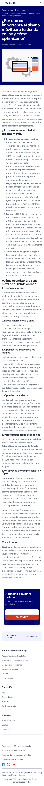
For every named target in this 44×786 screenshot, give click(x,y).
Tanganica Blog (7, 10)
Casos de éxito (8, 697)
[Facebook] (3, 764)
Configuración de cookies (12, 759)
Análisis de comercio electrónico (15, 660)
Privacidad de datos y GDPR (13, 751)
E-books (5, 702)
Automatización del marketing (14, 656)
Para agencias (8, 678)
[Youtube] (14, 764)
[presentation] (40, 3)
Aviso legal (6, 746)
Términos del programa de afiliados (16, 755)
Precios (5, 674)
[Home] (9, 3)
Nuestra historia (8, 720)
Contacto (6, 729)
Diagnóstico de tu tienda (12, 665)
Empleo (5, 725)
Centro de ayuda (9, 706)
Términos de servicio (22, 746)
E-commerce (20, 10)
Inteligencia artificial (10, 669)
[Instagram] (8, 764)
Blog (4, 693)
